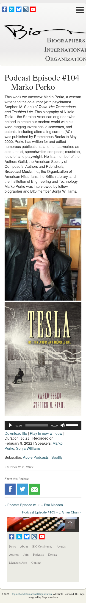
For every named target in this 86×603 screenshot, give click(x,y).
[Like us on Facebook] (4, 10)
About (24, 546)
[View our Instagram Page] (26, 10)
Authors (14, 554)
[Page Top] (72, 525)
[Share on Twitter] (22, 493)
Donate (52, 554)
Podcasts (38, 554)
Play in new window (46, 433)
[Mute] (62, 425)
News (12, 546)
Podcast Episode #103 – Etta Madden (34, 504)
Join (26, 554)
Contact (36, 562)
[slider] (72, 425)
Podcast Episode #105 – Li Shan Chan (51, 512)
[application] (43, 425)
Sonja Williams (28, 448)
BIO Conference (42, 546)
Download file (16, 433)
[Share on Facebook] (10, 493)
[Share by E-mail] (34, 493)
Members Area (18, 562)
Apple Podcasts (36, 457)
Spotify (57, 457)
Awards (61, 546)
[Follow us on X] (11, 10)
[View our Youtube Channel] (33, 10)
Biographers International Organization (31, 594)
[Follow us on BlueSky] (19, 10)
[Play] (10, 425)
